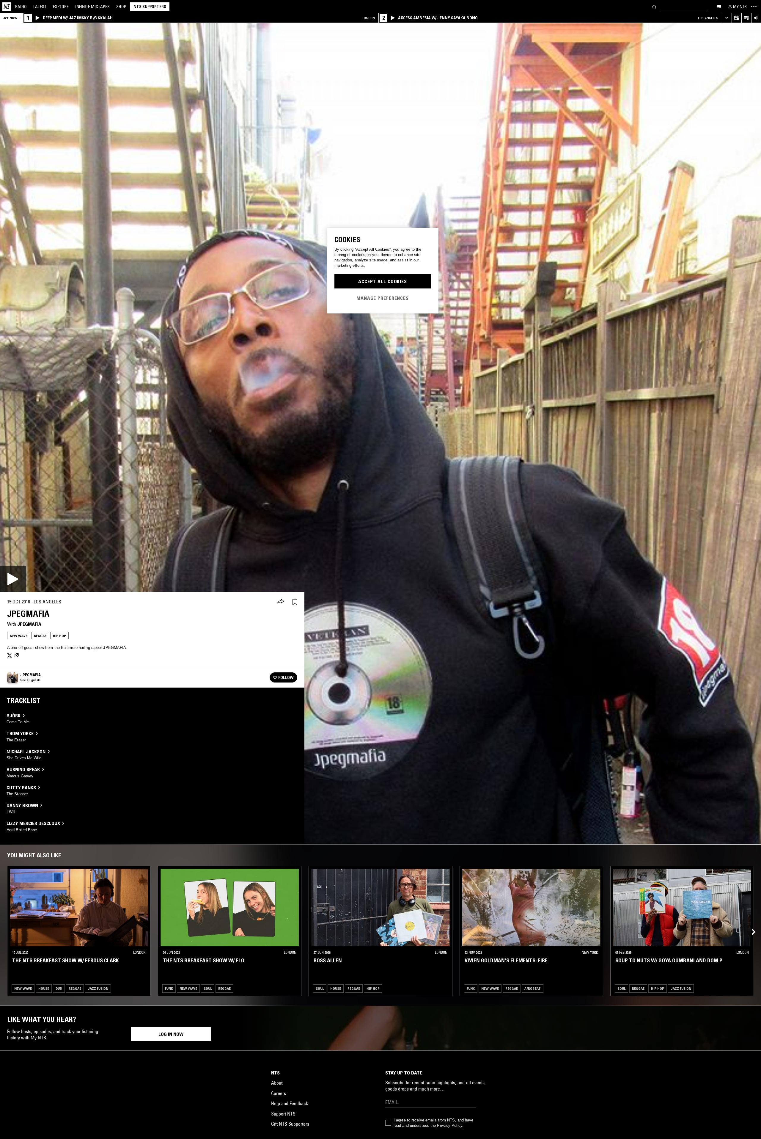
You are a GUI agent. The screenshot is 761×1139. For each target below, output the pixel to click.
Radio (21, 6)
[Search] (654, 6)
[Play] (13, 579)
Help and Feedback (289, 1103)
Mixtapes (92, 6)
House (43, 988)
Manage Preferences (382, 298)
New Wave (18, 635)
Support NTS (283, 1114)
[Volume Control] (756, 18)
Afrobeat (532, 988)
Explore (61, 6)
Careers (278, 1093)
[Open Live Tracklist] (746, 18)
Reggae (40, 635)
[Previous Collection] (749, 925)
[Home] (6, 6)
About (276, 1083)
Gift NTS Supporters (290, 1124)
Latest (39, 6)
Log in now (170, 1034)
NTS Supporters (149, 6)
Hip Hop (59, 635)
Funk (169, 988)
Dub (59, 988)
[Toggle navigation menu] (754, 6)
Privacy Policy (449, 1125)
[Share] (280, 602)
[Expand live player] (727, 18)
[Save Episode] (295, 601)
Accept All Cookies (382, 281)
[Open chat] (719, 6)
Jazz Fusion (98, 988)
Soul (208, 988)
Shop (121, 6)
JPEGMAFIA (29, 624)
